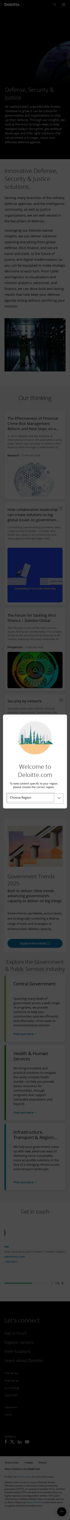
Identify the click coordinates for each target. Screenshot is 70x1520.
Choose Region (20, 797)
